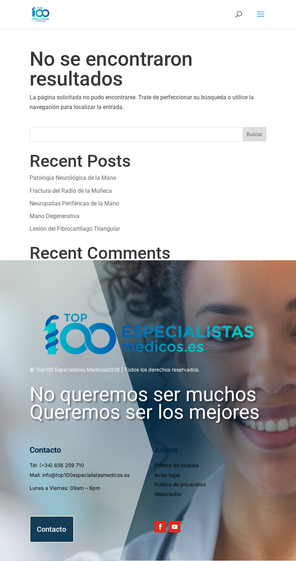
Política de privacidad (180, 484)
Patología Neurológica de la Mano (73, 177)
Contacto (51, 529)
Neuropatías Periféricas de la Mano (74, 203)
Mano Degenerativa (54, 216)
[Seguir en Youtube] (174, 526)
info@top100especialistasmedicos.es (86, 475)
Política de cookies (176, 465)
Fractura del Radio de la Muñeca (71, 190)
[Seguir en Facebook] (160, 526)
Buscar (254, 134)
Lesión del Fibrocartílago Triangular (75, 228)
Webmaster (168, 494)
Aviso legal (167, 475)
